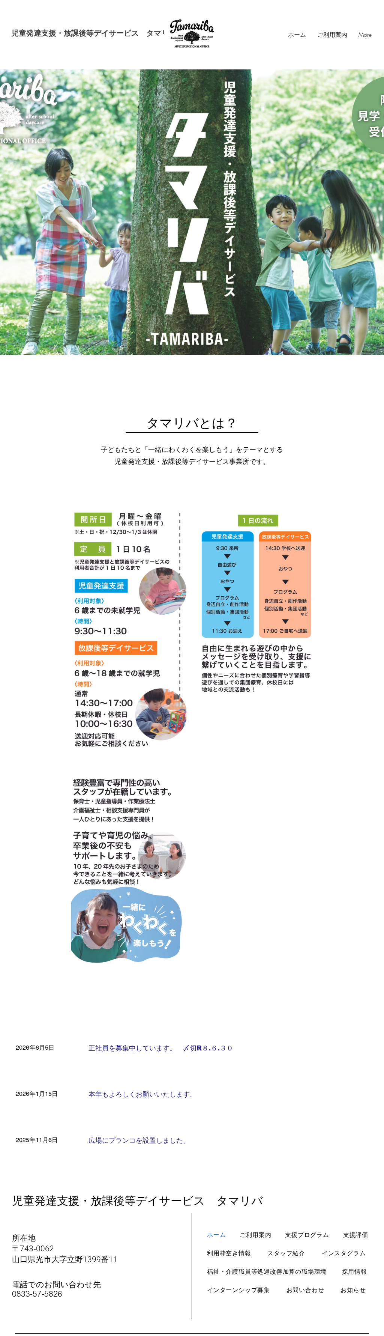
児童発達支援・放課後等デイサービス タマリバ (93, 33)
